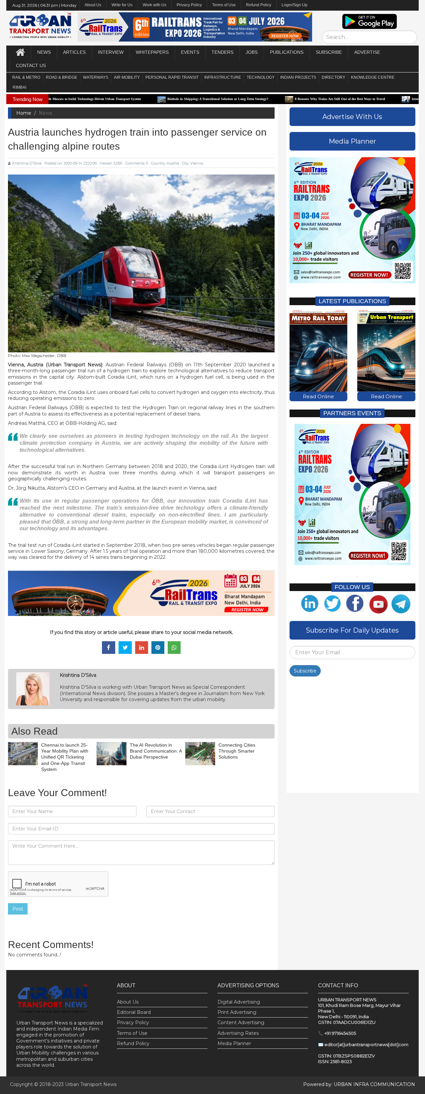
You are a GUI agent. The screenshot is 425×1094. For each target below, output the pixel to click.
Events (190, 52)
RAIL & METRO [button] (26, 77)
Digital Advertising (238, 1002)
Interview (111, 52)
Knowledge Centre (372, 77)
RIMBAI (19, 87)
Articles (74, 52)
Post (17, 909)
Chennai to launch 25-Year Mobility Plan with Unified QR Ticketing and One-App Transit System (64, 757)
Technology (261, 77)
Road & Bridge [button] (61, 77)
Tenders (222, 52)
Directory (333, 77)
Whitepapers (152, 52)
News (44, 52)
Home (23, 113)
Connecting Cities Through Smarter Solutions (236, 751)
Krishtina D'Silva (27, 163)
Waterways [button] (95, 77)
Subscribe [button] (329, 52)
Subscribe (305, 671)
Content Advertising (240, 1023)
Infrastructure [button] (222, 77)
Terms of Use (224, 5)
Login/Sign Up (294, 5)
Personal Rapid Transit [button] (172, 77)
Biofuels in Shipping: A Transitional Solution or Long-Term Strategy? (168, 99)
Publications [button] (286, 52)
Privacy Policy (189, 5)
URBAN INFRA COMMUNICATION (374, 1084)
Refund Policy (258, 5)
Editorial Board (134, 1012)
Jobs (252, 52)
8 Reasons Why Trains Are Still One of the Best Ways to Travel (290, 99)
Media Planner (234, 1043)
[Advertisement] (352, 736)
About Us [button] (93, 5)
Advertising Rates (238, 1033)
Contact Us (31, 65)
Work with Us (154, 5)
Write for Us (122, 5)
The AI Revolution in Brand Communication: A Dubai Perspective (156, 751)
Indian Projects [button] (298, 77)
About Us (127, 1002)
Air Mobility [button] (127, 77)
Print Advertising (236, 1012)
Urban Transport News (91, 1084)
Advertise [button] (367, 52)
